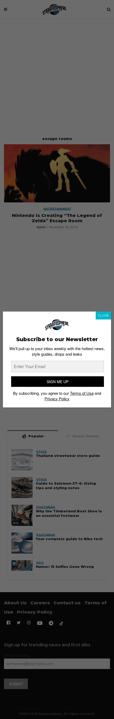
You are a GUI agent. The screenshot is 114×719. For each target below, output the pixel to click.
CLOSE (103, 315)
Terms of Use (82, 393)
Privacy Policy (57, 398)
